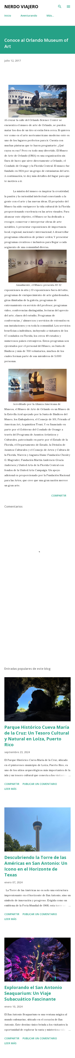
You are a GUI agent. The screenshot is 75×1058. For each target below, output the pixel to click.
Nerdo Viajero (21, 6)
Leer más (10, 789)
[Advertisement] (37, 629)
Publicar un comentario (40, 784)
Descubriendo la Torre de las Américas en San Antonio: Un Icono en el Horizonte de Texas (35, 866)
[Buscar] (60, 6)
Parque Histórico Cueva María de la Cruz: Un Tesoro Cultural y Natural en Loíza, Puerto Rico (36, 735)
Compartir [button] (58, 495)
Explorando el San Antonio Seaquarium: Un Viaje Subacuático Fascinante (33, 993)
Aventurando (29, 15)
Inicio (7, 15)
